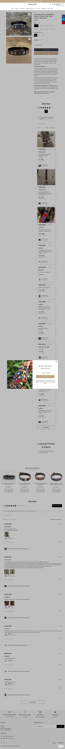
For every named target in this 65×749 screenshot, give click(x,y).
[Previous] (18, 1)
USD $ (57, 4)
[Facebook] (60, 1)
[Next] (46, 1)
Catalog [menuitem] (17, 8)
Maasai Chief (32, 4)
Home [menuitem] (12, 8)
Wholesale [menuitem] (43, 8)
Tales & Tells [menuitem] (50, 8)
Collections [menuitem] (22, 8)
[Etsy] (63, 1)
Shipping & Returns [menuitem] (30, 8)
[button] (60, 5)
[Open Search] (50, 4)
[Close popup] (56, 362)
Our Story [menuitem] (38, 8)
